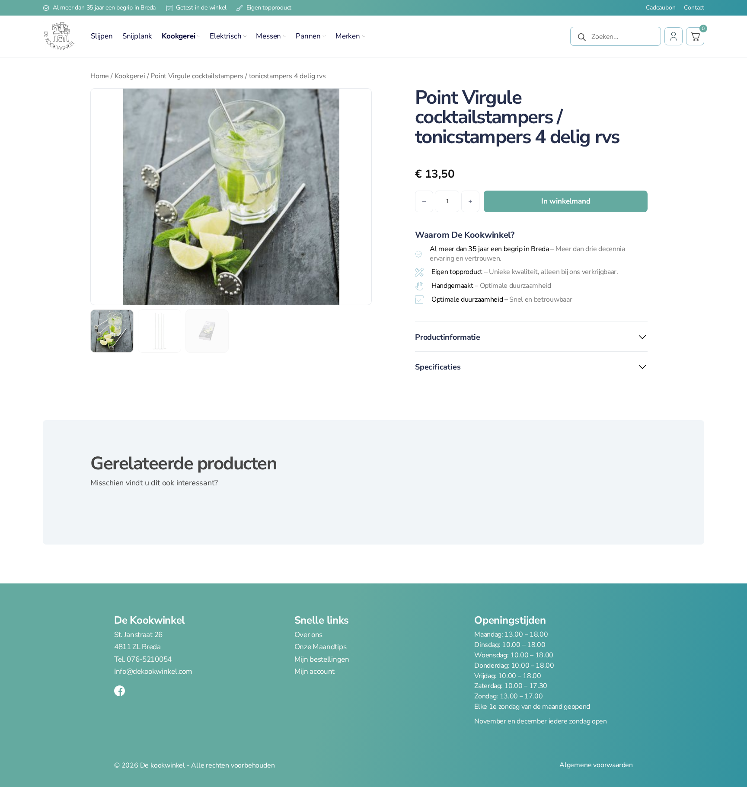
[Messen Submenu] (284, 36)
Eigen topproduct (268, 7)
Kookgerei (178, 36)
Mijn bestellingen (321, 659)
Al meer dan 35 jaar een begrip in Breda (104, 7)
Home (99, 76)
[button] (359, 100)
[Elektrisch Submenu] (244, 36)
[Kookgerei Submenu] (198, 36)
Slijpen (102, 36)
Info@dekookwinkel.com (153, 671)
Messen (268, 36)
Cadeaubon (660, 7)
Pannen (308, 36)
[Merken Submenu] (363, 36)
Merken (347, 36)
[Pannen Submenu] (324, 36)
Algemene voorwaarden (596, 765)
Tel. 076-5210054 (143, 659)
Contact (694, 7)
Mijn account (314, 671)
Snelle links (321, 620)
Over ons (308, 635)
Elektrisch (225, 36)
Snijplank (137, 36)
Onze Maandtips (320, 647)
